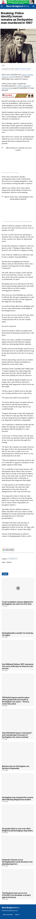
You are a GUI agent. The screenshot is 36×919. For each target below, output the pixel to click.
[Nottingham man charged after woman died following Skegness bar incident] (18, 783)
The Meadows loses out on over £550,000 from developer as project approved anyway (16, 895)
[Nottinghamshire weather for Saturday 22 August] (18, 619)
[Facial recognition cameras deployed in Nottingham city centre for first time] (18, 588)
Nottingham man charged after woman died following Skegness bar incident (17, 798)
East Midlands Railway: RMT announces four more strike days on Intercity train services (17, 666)
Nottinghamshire (13, 558)
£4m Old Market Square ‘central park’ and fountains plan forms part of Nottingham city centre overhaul (17, 735)
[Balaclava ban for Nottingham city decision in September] (18, 752)
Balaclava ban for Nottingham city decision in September (15, 767)
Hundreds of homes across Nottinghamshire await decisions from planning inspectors (17, 862)
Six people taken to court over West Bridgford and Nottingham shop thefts (17, 829)
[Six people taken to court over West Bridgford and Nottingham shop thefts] (18, 815)
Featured (9, 562)
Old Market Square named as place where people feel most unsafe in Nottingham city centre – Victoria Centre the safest (15, 700)
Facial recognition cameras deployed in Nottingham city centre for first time (17, 603)
